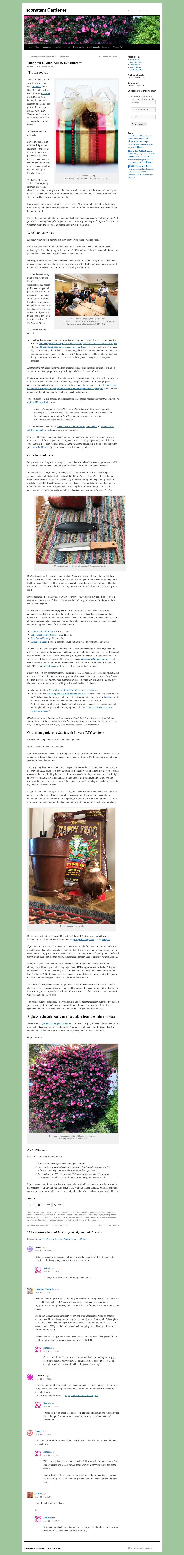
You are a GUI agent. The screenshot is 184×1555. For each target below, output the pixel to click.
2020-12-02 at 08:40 (51, 1351)
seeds (60, 1220)
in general (83, 939)
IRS (65, 1217)
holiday (30, 1217)
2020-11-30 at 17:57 (51, 1521)
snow (143, 171)
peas (144, 159)
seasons (136, 169)
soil (147, 172)
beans (130, 138)
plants (104, 1217)
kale (130, 156)
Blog (37, 47)
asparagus (148, 135)
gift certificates (49, 665)
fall (137, 147)
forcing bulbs (72, 1214)
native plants (138, 160)
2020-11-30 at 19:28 (43, 1434)
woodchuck (148, 174)
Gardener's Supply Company (89, 1214)
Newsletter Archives (62, 47)
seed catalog (40, 1220)
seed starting (132, 172)
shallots (138, 172)
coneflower (133, 144)
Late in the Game (136, 62)
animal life (140, 135)
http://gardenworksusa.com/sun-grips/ (81, 1395)
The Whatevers (135, 64)
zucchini (131, 177)
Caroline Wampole (44, 1289)
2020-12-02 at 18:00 (43, 1250)
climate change (142, 141)
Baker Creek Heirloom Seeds (44, 634)
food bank (62, 1214)
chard (146, 138)
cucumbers (144, 144)
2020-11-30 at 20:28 (43, 1379)
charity (46, 1214)
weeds (140, 174)
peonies (150, 159)
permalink (94, 1220)
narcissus (79, 1217)
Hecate (50, 66)
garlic (149, 150)
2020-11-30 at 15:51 (43, 1497)
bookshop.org (110, 696)
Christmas (53, 1214)
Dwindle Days (135, 59)
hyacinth (59, 1217)
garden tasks (137, 150)
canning (30, 1214)
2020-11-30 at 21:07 (51, 1455)
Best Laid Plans (135, 67)
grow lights (140, 154)
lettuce (135, 156)
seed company (51, 1220)
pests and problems (142, 162)
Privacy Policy (119, 47)
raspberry (131, 169)
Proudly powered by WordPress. (142, 1548)
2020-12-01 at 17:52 (43, 1292)
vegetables (132, 174)
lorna (38, 1431)
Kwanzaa (45, 93)
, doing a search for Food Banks (63, 346)
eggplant (151, 144)
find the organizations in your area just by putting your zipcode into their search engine (78, 343)
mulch (149, 156)
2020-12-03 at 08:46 (51, 1271)
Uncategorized (52, 1212)
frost (141, 147)
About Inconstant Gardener (98, 47)
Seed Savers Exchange (41, 638)
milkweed (142, 157)
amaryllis (106, 939)
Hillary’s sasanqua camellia (55, 1023)
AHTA (70, 1212)
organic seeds (89, 1217)
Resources (46, 47)
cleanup (132, 141)
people (98, 1217)
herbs (145, 154)
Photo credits (78, 47)
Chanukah (36, 86)
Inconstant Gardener (45, 10)
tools (77, 1220)
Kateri (46, 1268)
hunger (52, 1217)
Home (30, 47)
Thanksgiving (69, 1220)
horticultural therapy (41, 1217)
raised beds (145, 166)
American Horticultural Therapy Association (77, 426)
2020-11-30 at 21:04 (51, 1406)
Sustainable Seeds (39, 641)
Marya (38, 1493)
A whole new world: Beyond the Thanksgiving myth (48, 56)
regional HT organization (38, 402)
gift (102, 1214)
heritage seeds (110, 1214)
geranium (132, 153)
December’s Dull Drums (108, 56)
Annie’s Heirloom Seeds (42, 631)
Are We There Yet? (136, 70)
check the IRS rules (40, 447)
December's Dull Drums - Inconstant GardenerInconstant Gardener (62, 1239)
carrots (140, 138)
